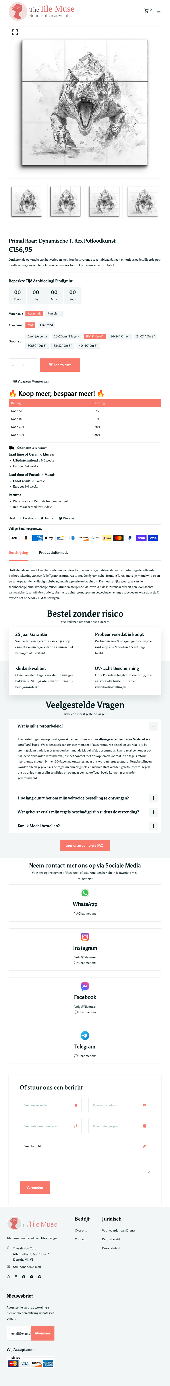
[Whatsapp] (8, 1277)
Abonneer (42, 1333)
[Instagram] (16, 1277)
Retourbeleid (111, 1239)
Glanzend (46, 325)
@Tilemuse (88, 957)
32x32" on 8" (63, 346)
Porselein (54, 313)
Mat (30, 325)
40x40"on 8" (88, 346)
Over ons (81, 1230)
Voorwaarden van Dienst (118, 1230)
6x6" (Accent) (37, 336)
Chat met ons (87, 913)
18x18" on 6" (95, 336)
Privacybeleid (111, 1248)
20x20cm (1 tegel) (66, 336)
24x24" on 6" (120, 336)
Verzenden (35, 1187)
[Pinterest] (40, 1277)
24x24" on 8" (145, 336)
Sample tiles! (59, 501)
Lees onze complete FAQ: (85, 845)
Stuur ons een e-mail (27, 1267)
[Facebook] (24, 1277)
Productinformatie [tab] (53, 552)
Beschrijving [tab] (18, 552)
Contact (80, 1239)
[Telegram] (32, 1277)
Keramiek (34, 313)
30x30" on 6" (37, 346)
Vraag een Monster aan (32, 381)
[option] (85, 102)
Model (119, 647)
